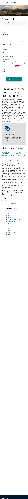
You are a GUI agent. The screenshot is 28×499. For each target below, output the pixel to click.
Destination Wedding (14, 219)
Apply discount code (8, 56)
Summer (10, 226)
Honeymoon (11, 221)
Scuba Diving (11, 232)
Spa (9, 230)
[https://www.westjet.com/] (11, 3)
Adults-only (11, 217)
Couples (10, 215)
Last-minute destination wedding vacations (19, 153)
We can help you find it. (13, 139)
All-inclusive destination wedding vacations (8, 153)
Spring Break (12, 228)
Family (9, 213)
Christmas (11, 224)
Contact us (5, 498)
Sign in (3, 28)
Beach (9, 234)
